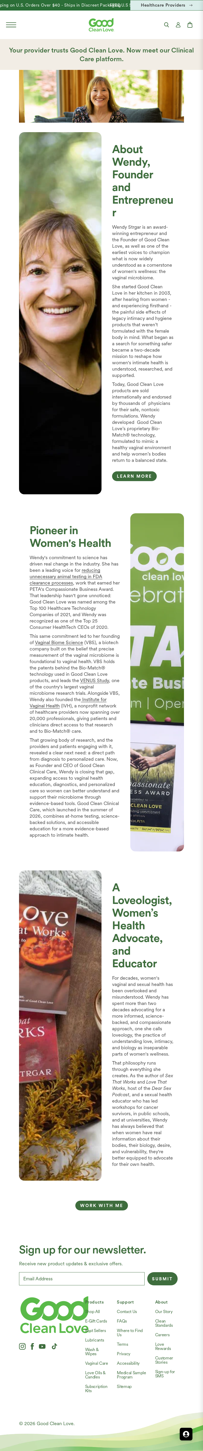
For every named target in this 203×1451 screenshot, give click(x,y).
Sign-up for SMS (165, 1373)
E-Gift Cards (96, 1321)
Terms (122, 1344)
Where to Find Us (130, 1332)
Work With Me (101, 1205)
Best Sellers (95, 1330)
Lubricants (94, 1340)
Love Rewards (163, 1346)
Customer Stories (164, 1360)
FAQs (122, 1321)
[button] (11, 25)
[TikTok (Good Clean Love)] (54, 1346)
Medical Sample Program (131, 1375)
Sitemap (124, 1386)
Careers (162, 1334)
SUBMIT (162, 1278)
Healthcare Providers (163, 5)
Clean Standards (164, 1323)
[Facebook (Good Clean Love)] (32, 1346)
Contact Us (127, 1311)
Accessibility (128, 1363)
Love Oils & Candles (95, 1375)
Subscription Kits (96, 1388)
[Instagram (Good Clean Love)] (22, 1346)
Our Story (164, 1311)
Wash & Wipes (92, 1351)
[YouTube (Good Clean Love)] (42, 1346)
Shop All (92, 1311)
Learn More (134, 476)
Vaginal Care (96, 1363)
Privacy (123, 1353)
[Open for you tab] (186, 1434)
